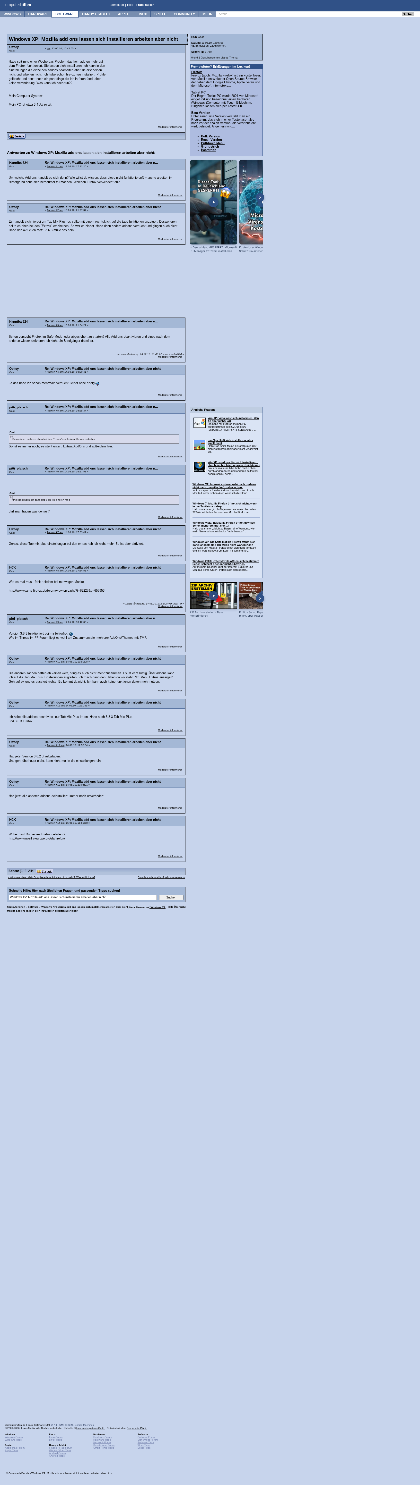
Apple (123, 14)
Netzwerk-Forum (102, 1442)
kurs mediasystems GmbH (90, 1428)
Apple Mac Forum (15, 1447)
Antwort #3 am (55, 325)
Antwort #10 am (55, 661)
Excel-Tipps (144, 1447)
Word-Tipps (144, 1445)
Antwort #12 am (55, 745)
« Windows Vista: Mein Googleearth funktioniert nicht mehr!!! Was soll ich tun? (51, 877)
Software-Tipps (146, 1442)
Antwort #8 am (55, 570)
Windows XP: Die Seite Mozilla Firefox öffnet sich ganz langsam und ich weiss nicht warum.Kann (223, 543)
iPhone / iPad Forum (60, 1447)
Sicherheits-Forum (148, 1439)
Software (65, 14)
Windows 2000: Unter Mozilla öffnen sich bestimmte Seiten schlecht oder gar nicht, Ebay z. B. (225, 562)
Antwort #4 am (55, 371)
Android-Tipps (57, 1455)
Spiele (160, 14)
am (48, 48)
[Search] (408, 14)
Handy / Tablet (96, 14)
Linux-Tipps (55, 1439)
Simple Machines (84, 1425)
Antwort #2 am (55, 210)
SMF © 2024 (66, 1425)
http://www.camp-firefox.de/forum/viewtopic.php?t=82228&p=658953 (57, 590)
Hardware (38, 14)
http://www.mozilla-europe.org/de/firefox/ (37, 838)
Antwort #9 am (55, 622)
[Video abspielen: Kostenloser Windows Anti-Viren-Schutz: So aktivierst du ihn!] (263, 202)
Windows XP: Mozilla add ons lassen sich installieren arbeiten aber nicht (84, 907)
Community (184, 14)
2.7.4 (54, 1425)
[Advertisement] (146, 86)
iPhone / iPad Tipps (60, 1450)
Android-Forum (57, 1453)
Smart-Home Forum (104, 1445)
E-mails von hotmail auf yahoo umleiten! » (161, 877)
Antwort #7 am (55, 532)
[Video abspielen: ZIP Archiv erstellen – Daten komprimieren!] (213, 595)
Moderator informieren (170, 127)
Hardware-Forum (102, 1437)
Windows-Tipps (13, 1439)
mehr (207, 14)
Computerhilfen (16, 907)
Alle (31, 871)
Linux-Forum (56, 1437)
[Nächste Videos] (260, 197)
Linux (142, 14)
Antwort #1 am (55, 166)
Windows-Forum (14, 1437)
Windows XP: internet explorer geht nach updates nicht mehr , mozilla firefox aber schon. (224, 486)
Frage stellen (145, 5)
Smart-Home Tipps (103, 1447)
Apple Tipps (11, 1450)
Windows (12, 14)
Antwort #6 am (55, 471)
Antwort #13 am (55, 784)
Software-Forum (146, 1437)
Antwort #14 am (55, 823)
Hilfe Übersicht (176, 907)
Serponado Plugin (137, 1428)
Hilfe (130, 5)
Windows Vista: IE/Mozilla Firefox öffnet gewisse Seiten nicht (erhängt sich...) (223, 524)
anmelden (117, 5)
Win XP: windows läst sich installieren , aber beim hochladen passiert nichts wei (234, 464)
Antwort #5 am (55, 410)
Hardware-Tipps (102, 1439)
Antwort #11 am (55, 705)
